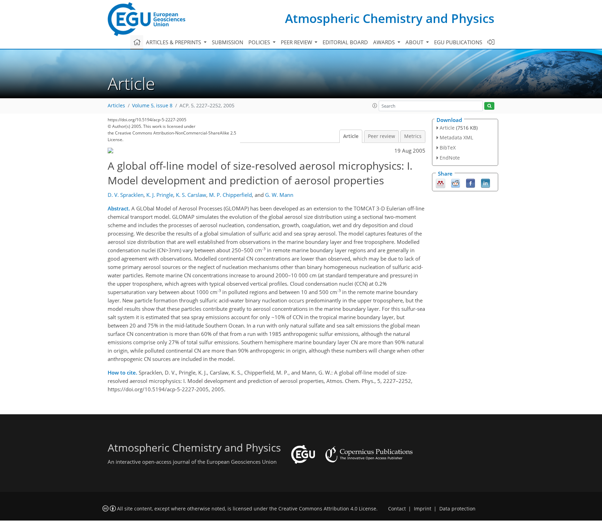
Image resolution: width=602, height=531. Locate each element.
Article (350, 136)
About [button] (415, 42)
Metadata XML (456, 137)
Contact (397, 509)
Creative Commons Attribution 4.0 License (327, 509)
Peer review (381, 136)
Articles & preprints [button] (174, 42)
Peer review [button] (297, 42)
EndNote (450, 157)
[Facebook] (470, 182)
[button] (374, 105)
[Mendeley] (440, 182)
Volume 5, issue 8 (152, 105)
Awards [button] (384, 42)
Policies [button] (259, 42)
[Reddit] (455, 182)
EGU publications (458, 42)
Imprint (422, 509)
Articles (116, 105)
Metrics (413, 136)
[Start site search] (489, 106)
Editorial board (345, 42)
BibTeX (448, 147)
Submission (227, 42)
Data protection (457, 509)
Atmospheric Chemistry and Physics (389, 18)
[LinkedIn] (485, 182)
